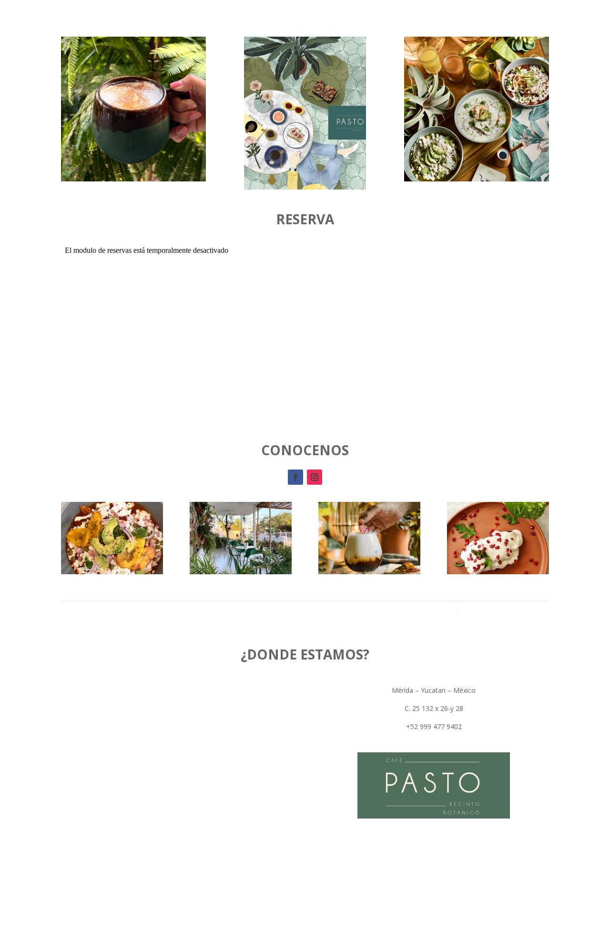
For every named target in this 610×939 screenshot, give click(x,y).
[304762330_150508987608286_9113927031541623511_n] (498, 571)
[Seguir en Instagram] (314, 477)
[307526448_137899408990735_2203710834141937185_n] (369, 571)
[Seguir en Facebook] (295, 477)
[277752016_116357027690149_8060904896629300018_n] (241, 571)
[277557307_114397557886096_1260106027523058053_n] (112, 571)
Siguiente (527, 612)
